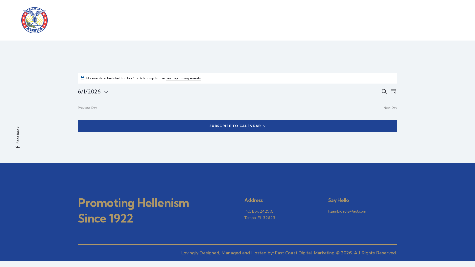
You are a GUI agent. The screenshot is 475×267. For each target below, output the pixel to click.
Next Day (390, 108)
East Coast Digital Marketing (305, 253)
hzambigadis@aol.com (347, 211)
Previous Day (87, 108)
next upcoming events (183, 78)
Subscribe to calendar (235, 126)
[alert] (237, 78)
